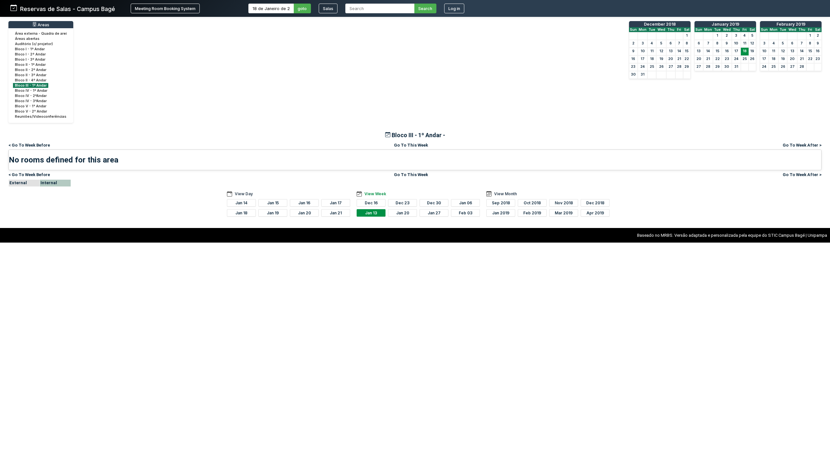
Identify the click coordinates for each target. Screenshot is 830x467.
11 (652, 51)
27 (671, 67)
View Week (375, 193)
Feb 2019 (532, 212)
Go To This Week (411, 145)
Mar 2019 (564, 212)
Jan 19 (273, 212)
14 (679, 51)
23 (633, 67)
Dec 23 (402, 202)
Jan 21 (336, 212)
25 (652, 67)
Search (425, 8)
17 (643, 59)
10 (643, 51)
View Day (244, 193)
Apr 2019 (595, 212)
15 (687, 51)
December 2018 (660, 24)
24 (642, 67)
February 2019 (791, 24)
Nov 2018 (564, 202)
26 (661, 67)
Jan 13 (371, 212)
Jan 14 (241, 202)
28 (679, 67)
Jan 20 (304, 212)
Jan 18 (241, 212)
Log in (454, 8)
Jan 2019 (500, 212)
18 (652, 59)
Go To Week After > (802, 145)
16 (633, 59)
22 (686, 59)
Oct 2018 (532, 202)
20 (670, 59)
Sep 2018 (501, 202)
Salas (328, 8)
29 (686, 67)
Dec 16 (371, 202)
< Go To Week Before (29, 145)
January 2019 (725, 24)
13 (671, 51)
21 (679, 59)
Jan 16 (304, 202)
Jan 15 (273, 202)
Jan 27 (434, 212)
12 (661, 51)
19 (661, 59)
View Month (505, 193)
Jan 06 (465, 202)
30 (633, 74)
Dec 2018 (595, 202)
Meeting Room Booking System (165, 8)
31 (643, 74)
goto (302, 8)
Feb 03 (465, 212)
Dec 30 (434, 202)
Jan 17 (336, 202)
